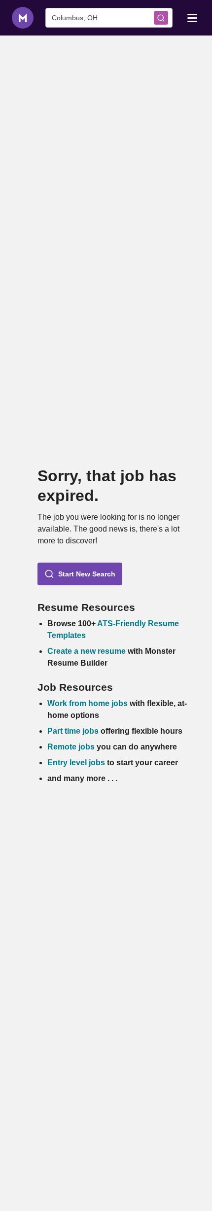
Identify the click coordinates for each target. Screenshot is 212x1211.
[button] (79, 574)
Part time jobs (73, 731)
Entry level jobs (76, 762)
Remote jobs (71, 747)
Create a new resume (87, 651)
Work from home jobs (87, 703)
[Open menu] (192, 17)
